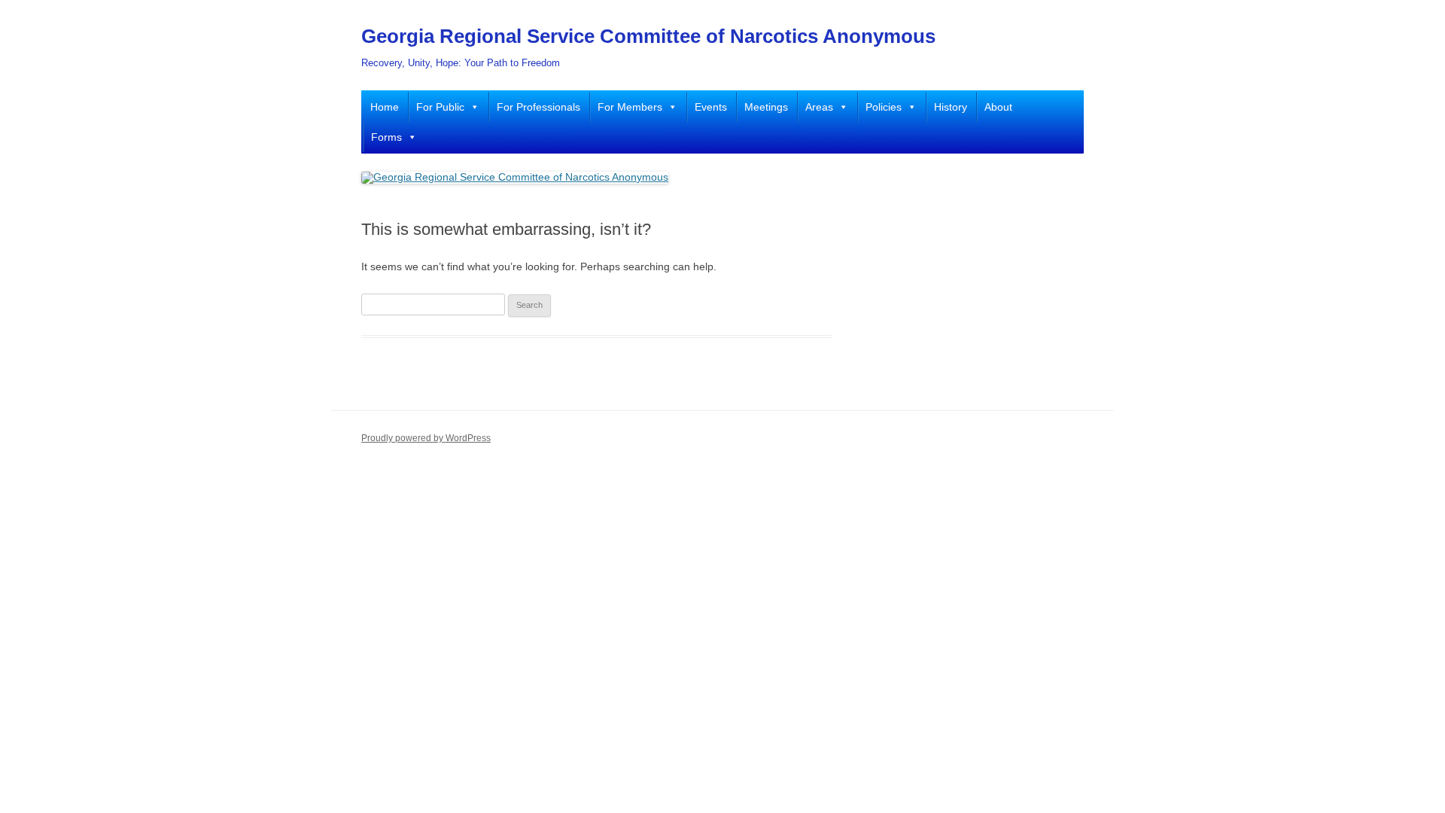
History (950, 107)
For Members (630, 107)
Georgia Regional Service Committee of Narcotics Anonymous (648, 36)
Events (711, 107)
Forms (386, 137)
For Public (440, 107)
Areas (819, 107)
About (998, 107)
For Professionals (538, 107)
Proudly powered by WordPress (426, 438)
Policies (883, 107)
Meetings (766, 107)
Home (384, 107)
